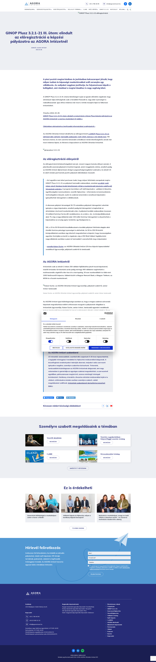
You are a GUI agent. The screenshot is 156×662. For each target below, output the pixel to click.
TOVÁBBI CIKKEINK (78, 528)
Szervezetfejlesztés (44, 9)
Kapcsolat (114, 9)
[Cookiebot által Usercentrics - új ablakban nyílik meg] (106, 313)
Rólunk (121, 9)
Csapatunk (110, 606)
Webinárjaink (29, 9)
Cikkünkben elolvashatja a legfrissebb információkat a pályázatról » (69, 126)
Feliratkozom (96, 574)
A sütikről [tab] (102, 318)
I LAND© (110, 620)
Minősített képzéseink (78, 468)
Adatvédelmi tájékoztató (78, 655)
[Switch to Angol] (131, 10)
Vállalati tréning (74, 9)
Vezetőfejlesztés (59, 9)
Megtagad (56, 347)
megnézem (53, 441)
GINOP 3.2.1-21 (104, 9)
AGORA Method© (113, 622)
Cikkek (109, 629)
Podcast (110, 631)
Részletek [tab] (78, 318)
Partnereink (111, 627)
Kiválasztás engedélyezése (75, 347)
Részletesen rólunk (113, 604)
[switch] (69, 341)
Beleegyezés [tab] (53, 318)
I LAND (85, 9)
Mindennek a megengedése (100, 347)
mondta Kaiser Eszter (55, 246)
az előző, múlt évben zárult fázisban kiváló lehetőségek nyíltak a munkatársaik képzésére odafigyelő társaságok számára (79, 186)
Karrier (109, 634)
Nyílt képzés (93, 9)
